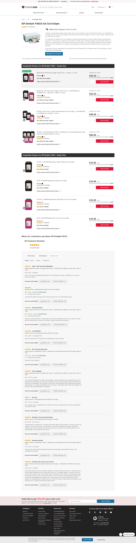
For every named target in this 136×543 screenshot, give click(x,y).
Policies (41, 508)
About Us (25, 511)
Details (111, 77)
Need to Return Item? (75, 520)
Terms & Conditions (43, 513)
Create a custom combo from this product (48, 81)
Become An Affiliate (28, 515)
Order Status (72, 515)
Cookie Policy (44, 539)
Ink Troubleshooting (59, 513)
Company (26, 508)
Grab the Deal (94, 1)
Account (72, 508)
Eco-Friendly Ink (58, 526)
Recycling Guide (58, 524)
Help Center (57, 528)
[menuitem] (111, 7)
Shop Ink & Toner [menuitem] (38, 12)
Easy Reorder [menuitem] (99, 12)
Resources (57, 508)
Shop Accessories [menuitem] (61, 12)
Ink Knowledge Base (59, 511)
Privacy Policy (47, 503)
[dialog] (68, 539)
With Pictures (31, 255)
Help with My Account (75, 513)
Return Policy (41, 518)
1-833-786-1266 (105, 523)
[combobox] (63, 7)
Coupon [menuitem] (81, 12)
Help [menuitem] (92, 7)
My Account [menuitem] (101, 7)
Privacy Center (42, 524)
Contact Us (25, 518)
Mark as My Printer (54, 53)
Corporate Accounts (28, 513)
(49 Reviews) (31, 26)
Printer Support (58, 522)
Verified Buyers (43, 255)
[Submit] (40, 7)
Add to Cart (107, 82)
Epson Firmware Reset (60, 515)
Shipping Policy (42, 515)
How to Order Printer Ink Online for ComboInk (59, 532)
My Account (72, 511)
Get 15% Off (26, 520)
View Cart (71, 518)
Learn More (64, 1)
